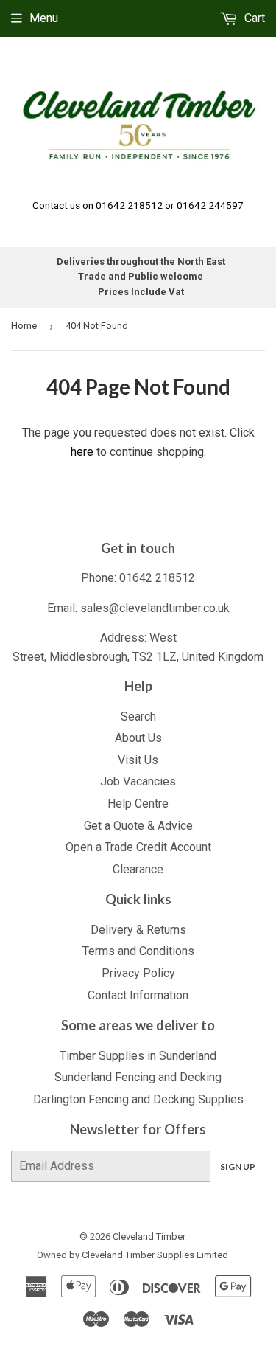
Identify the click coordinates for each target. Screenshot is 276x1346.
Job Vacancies (138, 781)
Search (138, 717)
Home (24, 325)
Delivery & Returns (138, 930)
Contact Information (138, 995)
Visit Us (138, 760)
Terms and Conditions (138, 951)
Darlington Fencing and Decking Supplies (138, 1099)
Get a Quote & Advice (138, 826)
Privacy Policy (138, 973)
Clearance (138, 869)
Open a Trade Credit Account (138, 847)
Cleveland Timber (149, 1236)
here (82, 452)
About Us (138, 738)
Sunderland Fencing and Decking (138, 1077)
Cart (253, 18)
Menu (43, 18)
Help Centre (138, 804)
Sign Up (237, 1166)
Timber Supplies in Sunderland (138, 1056)
